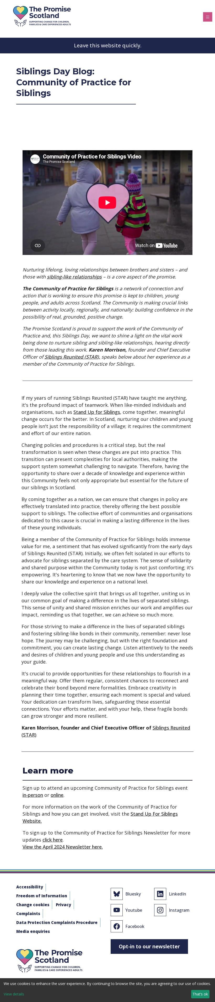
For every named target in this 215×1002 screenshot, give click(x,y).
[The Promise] (42, 15)
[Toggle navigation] (207, 16)
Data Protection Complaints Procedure (57, 922)
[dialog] (107, 990)
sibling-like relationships (74, 277)
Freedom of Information (41, 895)
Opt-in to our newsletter (149, 946)
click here (52, 840)
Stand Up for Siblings (96, 412)
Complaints (28, 913)
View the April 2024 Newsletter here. (63, 847)
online (57, 795)
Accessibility (29, 886)
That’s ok (200, 994)
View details (14, 994)
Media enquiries (33, 931)
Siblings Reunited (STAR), (72, 357)
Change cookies (32, 904)
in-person (33, 795)
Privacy (63, 904)
